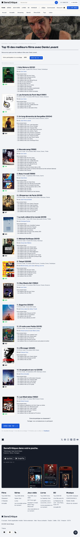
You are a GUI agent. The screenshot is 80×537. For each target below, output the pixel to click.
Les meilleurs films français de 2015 (26, 339)
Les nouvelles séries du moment (20, 504)
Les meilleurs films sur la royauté (26, 384)
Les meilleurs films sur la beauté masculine (28, 185)
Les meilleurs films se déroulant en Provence (29, 413)
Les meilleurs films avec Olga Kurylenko (28, 205)
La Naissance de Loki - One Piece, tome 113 (58, 502)
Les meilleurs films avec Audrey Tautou (28, 131)
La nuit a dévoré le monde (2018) (32, 217)
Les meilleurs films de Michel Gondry (27, 273)
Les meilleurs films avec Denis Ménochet (28, 206)
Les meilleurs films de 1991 (24, 106)
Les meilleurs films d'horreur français (27, 227)
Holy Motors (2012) (26, 67)
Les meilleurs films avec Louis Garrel (27, 381)
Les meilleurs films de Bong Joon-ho (27, 271)
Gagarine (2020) (26, 305)
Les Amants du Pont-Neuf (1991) (32, 95)
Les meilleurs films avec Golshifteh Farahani (29, 225)
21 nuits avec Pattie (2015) (30, 326)
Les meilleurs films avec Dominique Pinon (28, 140)
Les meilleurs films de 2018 (24, 233)
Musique (70, 493)
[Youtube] (77, 440)
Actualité (4, 503)
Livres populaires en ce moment (46, 506)
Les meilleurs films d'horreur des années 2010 (29, 231)
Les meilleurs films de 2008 (24, 276)
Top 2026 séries (19, 496)
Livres (43, 493)
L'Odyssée (5, 501)
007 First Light (32, 500)
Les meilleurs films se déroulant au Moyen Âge (29, 256)
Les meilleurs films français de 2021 (26, 313)
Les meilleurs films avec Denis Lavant (27, 43)
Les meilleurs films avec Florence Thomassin (29, 132)
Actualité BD (57, 507)
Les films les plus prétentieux (25, 81)
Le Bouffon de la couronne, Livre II (45, 501)
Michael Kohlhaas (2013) (29, 239)
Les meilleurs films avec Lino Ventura (27, 410)
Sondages (14, 43)
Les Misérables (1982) (28, 397)
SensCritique (5, 43)
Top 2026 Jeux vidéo (32, 496)
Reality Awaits (70, 501)
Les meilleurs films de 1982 (24, 411)
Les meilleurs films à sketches (25, 274)
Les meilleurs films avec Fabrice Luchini (28, 208)
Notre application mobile (15, 520)
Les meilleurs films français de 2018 (27, 211)
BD (54, 493)
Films (10, 43)
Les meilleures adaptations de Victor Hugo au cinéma (31, 405)
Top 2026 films (6, 496)
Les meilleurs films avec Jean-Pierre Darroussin (30, 129)
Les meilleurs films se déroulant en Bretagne (29, 134)
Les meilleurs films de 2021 (24, 316)
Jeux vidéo (32, 493)
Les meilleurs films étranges (25, 86)
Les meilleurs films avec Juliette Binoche (28, 104)
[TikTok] (71, 440)
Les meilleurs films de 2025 (24, 359)
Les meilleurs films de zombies (25, 230)
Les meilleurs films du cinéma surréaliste (28, 91)
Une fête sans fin (58, 498)
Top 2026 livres (45, 496)
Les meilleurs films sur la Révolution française (29, 378)
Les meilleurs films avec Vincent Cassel (28, 210)
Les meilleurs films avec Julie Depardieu (28, 124)
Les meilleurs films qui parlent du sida (27, 162)
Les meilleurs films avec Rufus (25, 138)
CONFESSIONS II (71, 498)
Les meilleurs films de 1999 (24, 188)
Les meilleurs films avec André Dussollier (28, 135)
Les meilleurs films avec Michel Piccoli (27, 80)
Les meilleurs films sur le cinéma (26, 85)
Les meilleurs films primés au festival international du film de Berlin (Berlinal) (37, 168)
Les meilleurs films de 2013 (24, 258)
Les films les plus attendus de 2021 (26, 317)
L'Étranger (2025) (27, 348)
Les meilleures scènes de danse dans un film (29, 167)
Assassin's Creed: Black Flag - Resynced (33, 504)
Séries (17, 493)
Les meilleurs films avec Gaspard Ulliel (27, 127)
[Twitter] (62, 440)
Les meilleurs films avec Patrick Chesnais (28, 203)
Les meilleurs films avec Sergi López (27, 247)
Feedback (46, 431)
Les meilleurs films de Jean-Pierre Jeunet (28, 137)
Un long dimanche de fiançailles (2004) (35, 116)
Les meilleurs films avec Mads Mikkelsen (28, 251)
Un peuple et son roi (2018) (30, 370)
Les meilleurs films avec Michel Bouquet (28, 406)
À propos (4, 520)
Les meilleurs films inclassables (25, 89)
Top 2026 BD (57, 496)
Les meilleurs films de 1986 (24, 165)
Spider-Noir (18, 498)
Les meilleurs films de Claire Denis (26, 182)
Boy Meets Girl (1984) (28, 283)
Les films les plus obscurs (24, 83)
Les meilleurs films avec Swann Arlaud (27, 248)
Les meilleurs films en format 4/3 (26, 338)
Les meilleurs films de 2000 (24, 189)
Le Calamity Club (45, 498)
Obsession (5, 498)
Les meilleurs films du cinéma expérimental (28, 88)
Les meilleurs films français (24, 170)
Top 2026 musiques (72, 496)
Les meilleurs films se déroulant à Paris (27, 107)
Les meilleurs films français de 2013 (26, 253)
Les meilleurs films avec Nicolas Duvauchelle (29, 183)
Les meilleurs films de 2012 (24, 78)
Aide (35, 520)
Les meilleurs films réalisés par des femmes (29, 191)
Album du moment (71, 503)
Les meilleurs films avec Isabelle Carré (27, 334)
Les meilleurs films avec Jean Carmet (27, 408)
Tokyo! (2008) (25, 261)
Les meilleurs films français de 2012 (26, 77)
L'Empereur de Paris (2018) (30, 195)
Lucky (16, 501)
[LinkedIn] (74, 440)
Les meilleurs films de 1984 (24, 293)
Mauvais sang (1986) (27, 149)
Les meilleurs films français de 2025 (27, 358)
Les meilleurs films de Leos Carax (26, 75)
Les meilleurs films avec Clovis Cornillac (28, 126)
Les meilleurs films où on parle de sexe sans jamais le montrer (33, 341)
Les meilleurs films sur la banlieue (26, 314)
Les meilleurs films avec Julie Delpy (27, 159)
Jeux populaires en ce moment (33, 510)
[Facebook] (65, 440)
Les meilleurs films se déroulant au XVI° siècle (29, 254)
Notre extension (28, 520)
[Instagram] (68, 440)
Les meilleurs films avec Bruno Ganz (27, 250)
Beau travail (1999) (27, 174)
